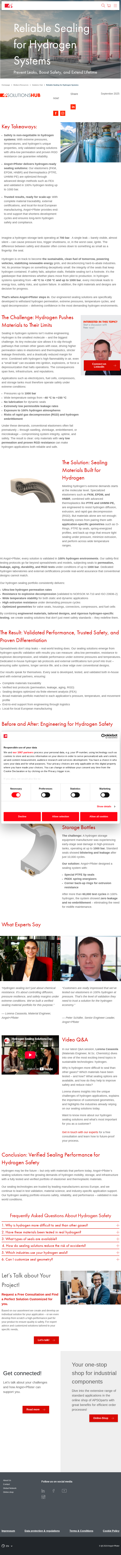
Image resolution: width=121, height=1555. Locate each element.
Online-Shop (100, 1418)
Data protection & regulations (42, 1531)
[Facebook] (56, 1491)
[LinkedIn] (45, 1491)
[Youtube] (67, 1491)
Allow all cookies (98, 816)
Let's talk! (43, 1340)
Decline (22, 816)
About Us (7, 1480)
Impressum (8, 1531)
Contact (6, 1484)
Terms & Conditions (81, 1531)
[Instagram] (45, 1497)
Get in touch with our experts (80, 1132)
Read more (33, 1409)
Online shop (8, 1492)
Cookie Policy (111, 1531)
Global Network (9, 1488)
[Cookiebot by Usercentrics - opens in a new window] (103, 736)
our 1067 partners (23, 752)
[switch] (45, 795)
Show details (104, 806)
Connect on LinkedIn (99, 365)
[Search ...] (103, 6)
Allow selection (60, 816)
